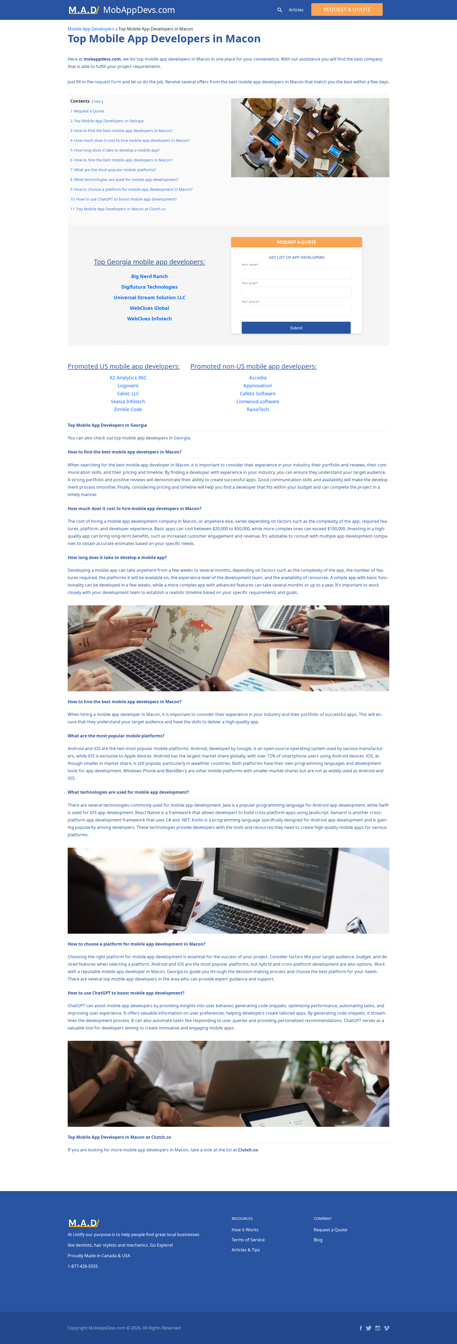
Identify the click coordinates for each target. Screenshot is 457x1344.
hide (97, 101)
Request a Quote (347, 9)
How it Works (245, 1230)
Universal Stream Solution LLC (149, 297)
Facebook (361, 1328)
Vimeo (386, 1328)
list (229, 1150)
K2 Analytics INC (128, 377)
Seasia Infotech (128, 401)
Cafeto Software (258, 393)
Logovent (128, 385)
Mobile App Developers (91, 29)
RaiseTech (258, 409)
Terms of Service (248, 1240)
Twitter (369, 1328)
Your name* (250, 264)
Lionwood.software (257, 401)
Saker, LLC (128, 393)
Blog (318, 1240)
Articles (296, 10)
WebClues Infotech (149, 318)
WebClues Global (149, 308)
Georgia (182, 438)
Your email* (250, 283)
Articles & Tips (246, 1250)
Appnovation (257, 385)
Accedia (258, 377)
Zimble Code (128, 409)
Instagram (377, 1328)
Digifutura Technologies (149, 287)
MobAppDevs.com (139, 9)
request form (107, 82)
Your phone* (250, 301)
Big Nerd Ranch (149, 276)
